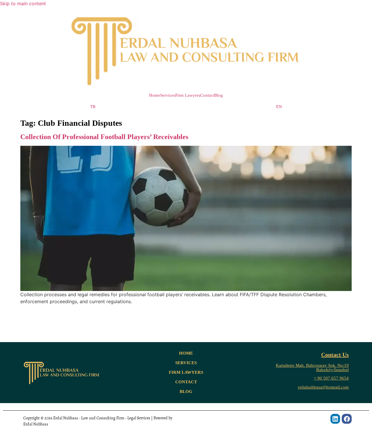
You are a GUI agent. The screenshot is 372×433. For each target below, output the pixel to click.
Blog (218, 95)
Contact (207, 95)
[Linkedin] (335, 419)
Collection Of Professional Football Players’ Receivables (104, 137)
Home (154, 95)
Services (167, 95)
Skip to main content (23, 3)
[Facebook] (347, 419)
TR (93, 107)
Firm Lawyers (187, 95)
